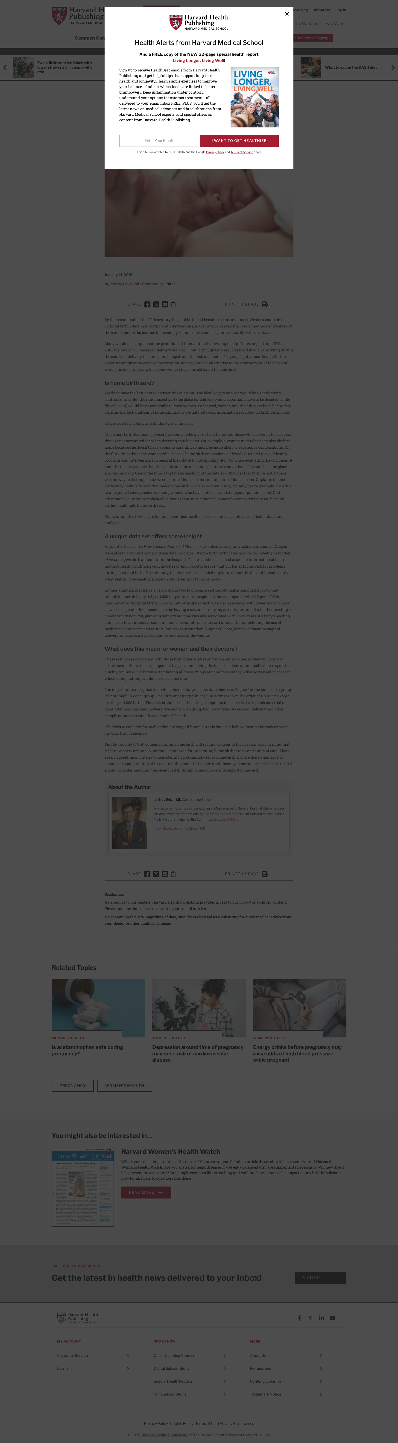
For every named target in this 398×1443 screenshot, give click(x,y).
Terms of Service (242, 152)
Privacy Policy (215, 152)
